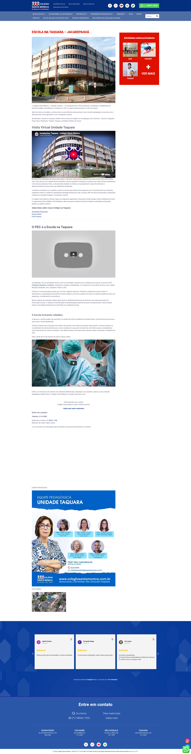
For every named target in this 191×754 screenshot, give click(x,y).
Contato (36, 18)
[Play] (73, 254)
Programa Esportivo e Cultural (42, 285)
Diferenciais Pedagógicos (101, 14)
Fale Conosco (36, 217)
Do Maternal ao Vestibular (60, 14)
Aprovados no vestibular (60, 7)
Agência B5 (134, 751)
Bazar (139, 14)
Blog (131, 14)
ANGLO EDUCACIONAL (74, 4)
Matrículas (81, 14)
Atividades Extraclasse (40, 212)
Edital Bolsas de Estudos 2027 (56, 18)
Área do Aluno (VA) (88, 4)
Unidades (120, 14)
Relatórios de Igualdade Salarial (107, 18)
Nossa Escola (38, 14)
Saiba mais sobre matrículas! (73, 408)
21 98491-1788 (51, 420)
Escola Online (36, 214)
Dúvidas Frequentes (80, 18)
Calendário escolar (59, 4)
